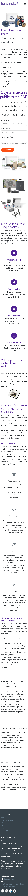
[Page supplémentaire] (14, 891)
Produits (4, 823)
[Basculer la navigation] (3, 9)
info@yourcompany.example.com (13, 884)
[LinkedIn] (10, 891)
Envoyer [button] (7, 149)
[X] (6, 891)
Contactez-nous (7, 830)
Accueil (3, 818)
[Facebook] (3, 891)
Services (4, 825)
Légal (3, 828)
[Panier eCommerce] (25, 4)
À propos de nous (7, 820)
